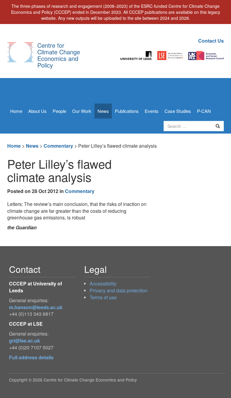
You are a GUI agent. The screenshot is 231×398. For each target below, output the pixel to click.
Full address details (31, 357)
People (59, 111)
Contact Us (211, 40)
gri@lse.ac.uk (24, 340)
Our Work (81, 111)
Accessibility (103, 283)
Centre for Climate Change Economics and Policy (58, 55)
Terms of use (103, 297)
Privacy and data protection (119, 290)
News (103, 111)
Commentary (58, 145)
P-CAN (204, 111)
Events (152, 111)
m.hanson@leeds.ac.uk (36, 307)
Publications (127, 111)
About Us (37, 111)
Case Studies (178, 111)
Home (16, 111)
